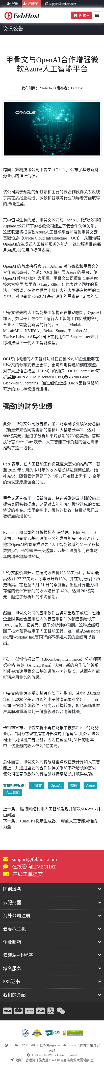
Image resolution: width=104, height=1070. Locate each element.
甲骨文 (36, 785)
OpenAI (56, 785)
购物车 (84, 15)
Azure (90, 785)
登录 (15, 4)
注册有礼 (34, 4)
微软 (73, 785)
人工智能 (13, 792)
